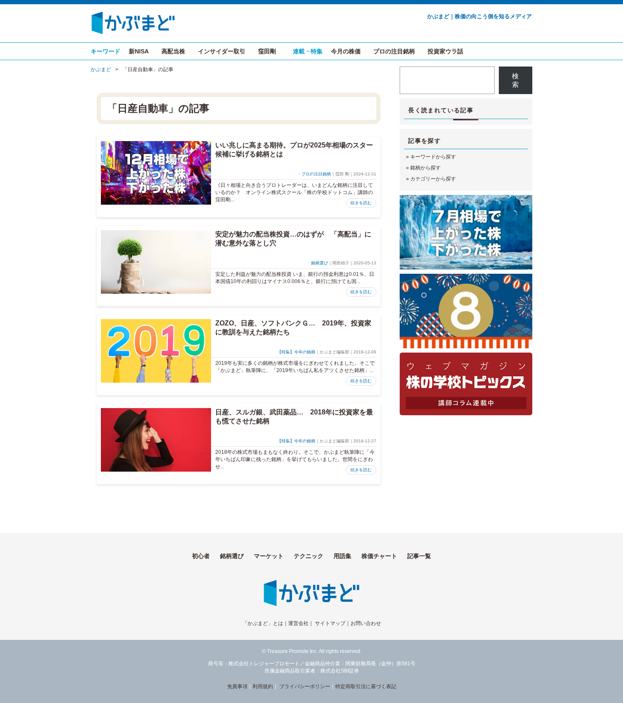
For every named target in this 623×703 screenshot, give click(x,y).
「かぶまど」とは (262, 623)
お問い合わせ (365, 623)
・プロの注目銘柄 (314, 174)
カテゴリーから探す (433, 179)
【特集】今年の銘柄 (296, 352)
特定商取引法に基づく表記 (365, 686)
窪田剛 (267, 51)
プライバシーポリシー (304, 686)
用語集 (342, 556)
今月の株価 (346, 51)
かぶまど (101, 69)
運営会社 (298, 623)
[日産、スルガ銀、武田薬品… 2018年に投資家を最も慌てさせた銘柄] (156, 440)
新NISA (139, 51)
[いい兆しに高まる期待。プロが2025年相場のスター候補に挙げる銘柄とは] (156, 173)
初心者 (201, 556)
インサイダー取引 (221, 51)
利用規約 (263, 686)
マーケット (269, 556)
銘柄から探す (425, 168)
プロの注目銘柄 (394, 51)
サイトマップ (330, 623)
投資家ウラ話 (445, 51)
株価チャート (379, 556)
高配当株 (173, 51)
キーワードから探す (433, 157)
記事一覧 (419, 556)
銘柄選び (319, 263)
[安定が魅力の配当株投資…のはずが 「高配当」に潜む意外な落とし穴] (156, 262)
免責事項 (237, 686)
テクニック (308, 556)
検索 (515, 80)
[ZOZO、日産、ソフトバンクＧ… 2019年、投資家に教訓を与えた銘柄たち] (156, 351)
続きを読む (361, 202)
